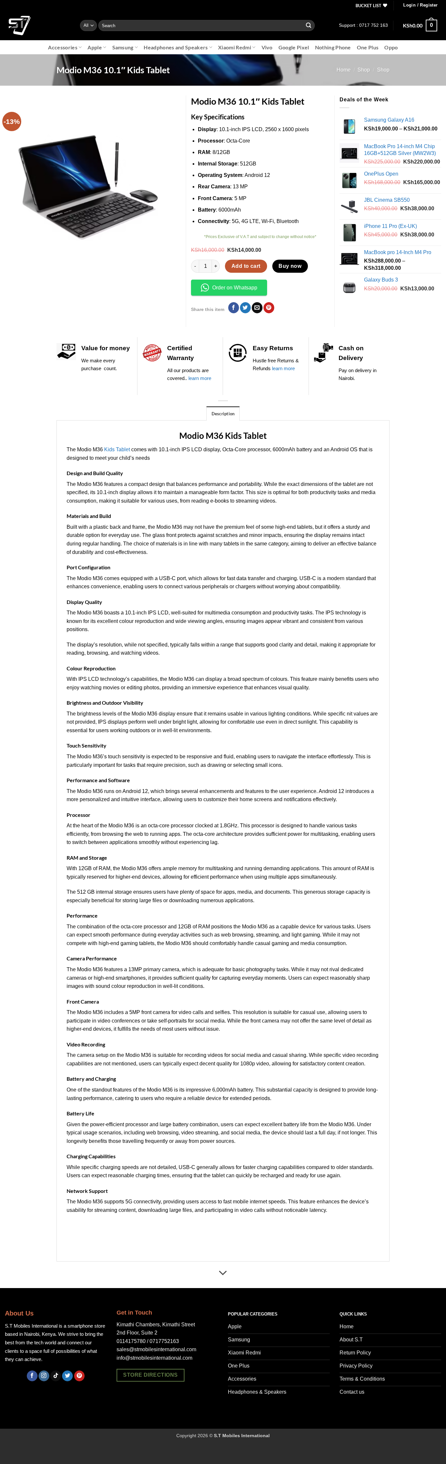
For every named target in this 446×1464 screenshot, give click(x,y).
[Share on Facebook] (233, 307)
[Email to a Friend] (257, 307)
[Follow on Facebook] (32, 1376)
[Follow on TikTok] (55, 1376)
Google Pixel (294, 47)
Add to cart (246, 266)
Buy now (290, 266)
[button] (420, 5)
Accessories (62, 47)
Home (344, 70)
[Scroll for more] (223, 1273)
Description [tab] (223, 413)
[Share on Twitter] (245, 307)
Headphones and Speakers (176, 47)
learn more (199, 378)
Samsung (123, 47)
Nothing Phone (333, 47)
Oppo (391, 47)
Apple (95, 47)
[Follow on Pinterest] (79, 1376)
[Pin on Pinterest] (268, 307)
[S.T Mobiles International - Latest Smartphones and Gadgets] (37, 25)
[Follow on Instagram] (44, 1376)
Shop (364, 70)
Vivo (267, 47)
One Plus (368, 47)
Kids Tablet (117, 449)
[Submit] (308, 25)
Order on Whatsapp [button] (234, 287)
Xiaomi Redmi (234, 47)
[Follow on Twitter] (67, 1376)
